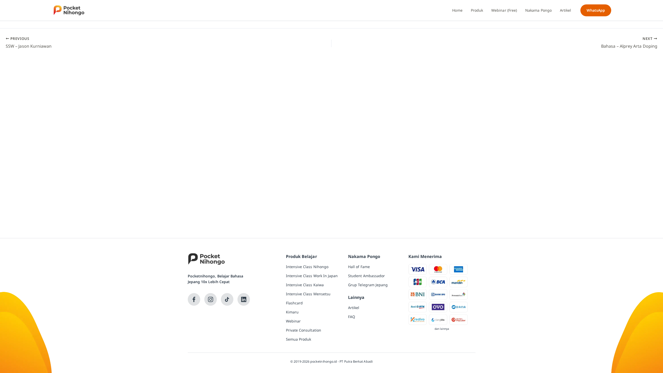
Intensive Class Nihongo (307, 266)
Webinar (293, 321)
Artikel (353, 307)
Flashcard (294, 302)
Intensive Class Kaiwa (305, 284)
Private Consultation (303, 330)
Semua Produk (298, 339)
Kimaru (292, 312)
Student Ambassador (366, 275)
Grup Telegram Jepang (368, 284)
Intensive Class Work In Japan (312, 275)
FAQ (351, 316)
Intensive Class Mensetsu (308, 293)
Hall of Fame (359, 266)
